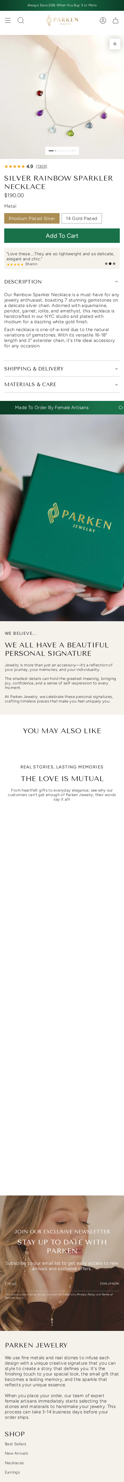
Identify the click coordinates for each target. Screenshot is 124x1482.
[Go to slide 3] (57, 150)
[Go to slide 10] (74, 150)
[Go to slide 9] (72, 150)
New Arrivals (16, 1453)
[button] (62, 235)
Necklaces (14, 1463)
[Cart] (115, 20)
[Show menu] (8, 20)
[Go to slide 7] (67, 150)
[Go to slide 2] (55, 150)
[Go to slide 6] (65, 150)
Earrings (12, 1472)
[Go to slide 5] (62, 150)
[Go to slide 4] (60, 150)
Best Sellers (15, 1444)
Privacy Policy (86, 1294)
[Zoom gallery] (115, 44)
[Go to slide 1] (51, 150)
